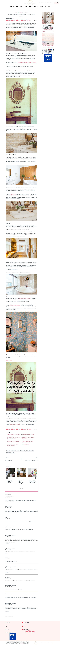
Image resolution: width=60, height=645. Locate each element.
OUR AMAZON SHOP (26, 629)
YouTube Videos (47, 6)
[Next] (35, 478)
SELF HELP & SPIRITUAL (9, 632)
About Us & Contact (26, 622)
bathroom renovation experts (14, 305)
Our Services (25, 625)
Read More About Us (48, 29)
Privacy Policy (43, 2)
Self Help (41, 6)
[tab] (20, 488)
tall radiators (13, 194)
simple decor (8, 452)
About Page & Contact (50, 2)
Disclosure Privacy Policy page (15, 424)
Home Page (24, 626)
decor (18, 450)
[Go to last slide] (7, 478)
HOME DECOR (8, 622)
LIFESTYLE (7, 629)
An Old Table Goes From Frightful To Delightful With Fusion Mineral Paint (31, 459)
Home (40, 2)
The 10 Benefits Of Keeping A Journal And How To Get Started (12, 459)
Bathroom (8, 450)
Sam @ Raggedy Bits (9, 496)
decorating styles (22, 450)
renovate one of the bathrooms (25, 298)
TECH (6, 626)
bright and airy (13, 450)
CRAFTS (7, 625)
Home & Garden (17, 12)
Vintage (13, 452)
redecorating (31, 450)
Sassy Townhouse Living (24, 12)
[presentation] (10, 472)
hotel (27, 450)
